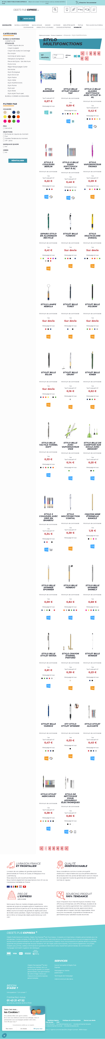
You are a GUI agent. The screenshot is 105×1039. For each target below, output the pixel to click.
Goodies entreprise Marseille (82, 1024)
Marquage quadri (11, 144)
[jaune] (5, 117)
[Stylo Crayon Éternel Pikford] (70, 646)
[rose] (5, 121)
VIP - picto (8, 140)
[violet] (18, 121)
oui (6, 146)
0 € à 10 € (8, 128)
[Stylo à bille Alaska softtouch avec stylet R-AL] (92, 83)
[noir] (14, 117)
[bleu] (14, 112)
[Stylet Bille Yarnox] (48, 716)
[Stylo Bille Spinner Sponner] (48, 576)
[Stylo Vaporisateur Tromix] (92, 155)
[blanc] (9, 112)
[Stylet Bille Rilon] (48, 365)
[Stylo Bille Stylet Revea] (48, 646)
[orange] (18, 117)
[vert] (14, 121)
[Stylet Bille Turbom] (70, 226)
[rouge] (9, 121)
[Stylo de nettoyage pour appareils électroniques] (70, 788)
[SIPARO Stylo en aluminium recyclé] (48, 226)
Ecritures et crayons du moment (16, 134)
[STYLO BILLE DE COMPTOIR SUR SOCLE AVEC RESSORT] (92, 435)
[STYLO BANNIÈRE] (48, 83)
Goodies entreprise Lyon (63, 1024)
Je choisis (23, 1028)
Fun (6, 136)
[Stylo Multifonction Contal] (70, 507)
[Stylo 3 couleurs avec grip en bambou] (48, 507)
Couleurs (7, 109)
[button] (4, 1035)
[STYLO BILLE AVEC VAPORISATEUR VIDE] (70, 435)
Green (5, 150)
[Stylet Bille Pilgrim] (92, 295)
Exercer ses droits (89, 1020)
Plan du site (49, 1022)
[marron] (9, 117)
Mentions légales (53, 1020)
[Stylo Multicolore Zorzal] (92, 226)
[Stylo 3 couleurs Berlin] (48, 155)
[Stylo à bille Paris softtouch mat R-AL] (70, 155)
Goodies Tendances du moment (16, 138)
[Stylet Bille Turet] (70, 295)
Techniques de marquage (64, 976)
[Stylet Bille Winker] (92, 646)
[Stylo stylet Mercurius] (48, 788)
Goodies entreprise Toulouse (53, 1026)
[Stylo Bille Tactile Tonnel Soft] (48, 435)
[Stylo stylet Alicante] (92, 716)
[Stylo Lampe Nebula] (48, 295)
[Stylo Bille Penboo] (70, 576)
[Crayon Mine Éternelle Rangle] (92, 507)
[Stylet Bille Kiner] (92, 365)
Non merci (9, 1028)
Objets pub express (44, 35)
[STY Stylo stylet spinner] (70, 716)
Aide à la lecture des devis (64, 979)
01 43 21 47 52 (16, 1000)
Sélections (7, 132)
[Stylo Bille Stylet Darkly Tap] (70, 83)
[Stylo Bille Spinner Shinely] (92, 576)
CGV (58, 1022)
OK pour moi (38, 1028)
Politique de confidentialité (72, 1020)
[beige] (5, 112)
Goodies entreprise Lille (71, 1026)
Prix (5, 126)
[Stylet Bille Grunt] (70, 365)
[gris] (18, 112)
